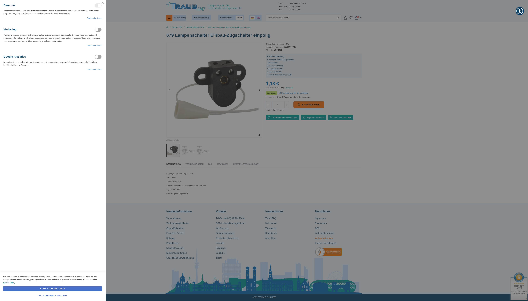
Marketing (98, 30)
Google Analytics (98, 57)
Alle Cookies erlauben (53, 295)
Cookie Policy (9, 283)
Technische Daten (94, 18)
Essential (98, 5)
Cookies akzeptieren (52, 288)
